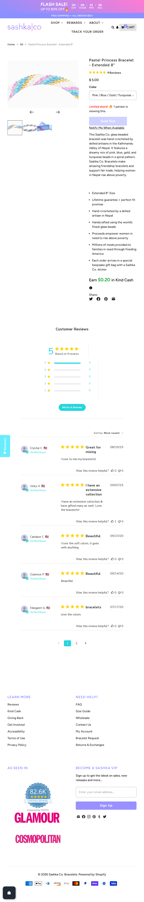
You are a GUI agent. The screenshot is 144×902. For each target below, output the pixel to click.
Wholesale (83, 718)
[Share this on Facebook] (98, 299)
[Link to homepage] (38, 839)
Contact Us (83, 724)
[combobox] (108, 433)
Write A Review (72, 407)
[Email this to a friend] (113, 299)
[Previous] (30, 112)
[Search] (113, 27)
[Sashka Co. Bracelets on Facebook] (83, 817)
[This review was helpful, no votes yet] (112, 471)
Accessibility (16, 731)
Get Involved (16, 724)
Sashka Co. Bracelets (63, 874)
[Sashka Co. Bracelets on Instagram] (89, 817)
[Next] (56, 112)
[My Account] (117, 27)
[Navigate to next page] (85, 643)
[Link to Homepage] (37, 825)
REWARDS (74, 23)
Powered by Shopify (92, 874)
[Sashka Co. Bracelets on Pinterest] (94, 817)
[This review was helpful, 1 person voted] (112, 521)
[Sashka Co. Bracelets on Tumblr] (99, 817)
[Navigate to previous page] (58, 643)
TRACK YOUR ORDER (87, 32)
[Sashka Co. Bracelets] (24, 27)
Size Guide (83, 711)
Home (11, 44)
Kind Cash (14, 711)
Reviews (13, 704)
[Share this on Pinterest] (106, 299)
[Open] (9, 892)
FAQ (79, 704)
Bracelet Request (87, 738)
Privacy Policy (17, 745)
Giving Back (15, 718)
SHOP (55, 23)
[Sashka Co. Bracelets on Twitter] (104, 817)
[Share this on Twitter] (92, 299)
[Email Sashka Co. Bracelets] (78, 817)
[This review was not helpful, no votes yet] (119, 471)
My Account (84, 731)
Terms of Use (16, 738)
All (22, 44)
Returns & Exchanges (90, 745)
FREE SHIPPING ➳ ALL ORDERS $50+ (72, 15)
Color (93, 87)
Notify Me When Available (106, 128)
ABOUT (94, 23)
